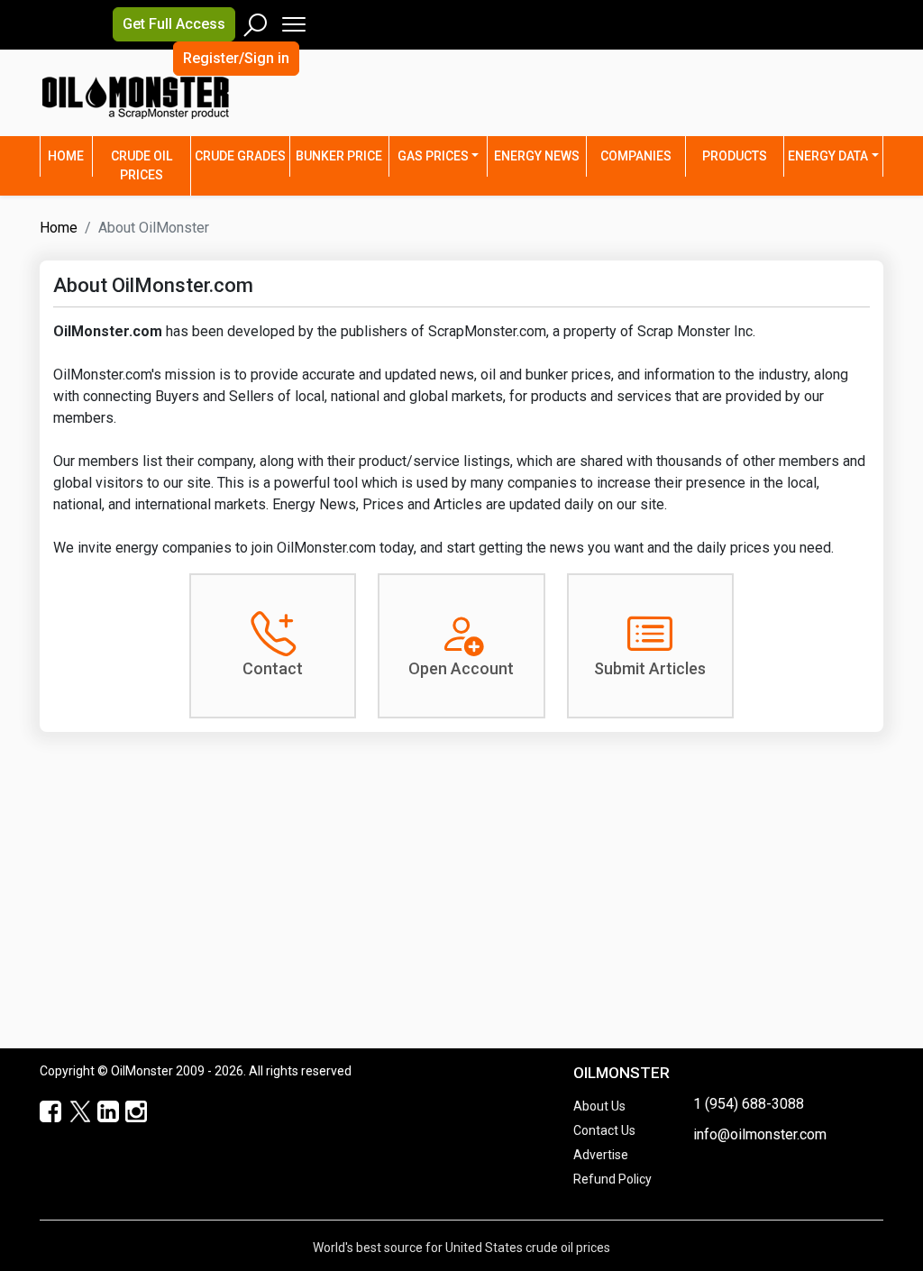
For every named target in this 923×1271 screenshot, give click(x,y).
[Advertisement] (697, 103)
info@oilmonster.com (760, 1134)
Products (734, 156)
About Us (599, 1106)
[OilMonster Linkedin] (100, 1112)
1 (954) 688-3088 (748, 1103)
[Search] (256, 20)
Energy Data (828, 156)
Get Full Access (174, 23)
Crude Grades (240, 156)
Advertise (600, 1155)
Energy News (537, 156)
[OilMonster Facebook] (43, 1112)
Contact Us (604, 1130)
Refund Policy (612, 1179)
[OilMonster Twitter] (71, 1112)
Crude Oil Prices (141, 165)
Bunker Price (339, 156)
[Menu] (292, 20)
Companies (636, 156)
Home (70, 155)
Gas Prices (433, 156)
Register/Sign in (236, 58)
